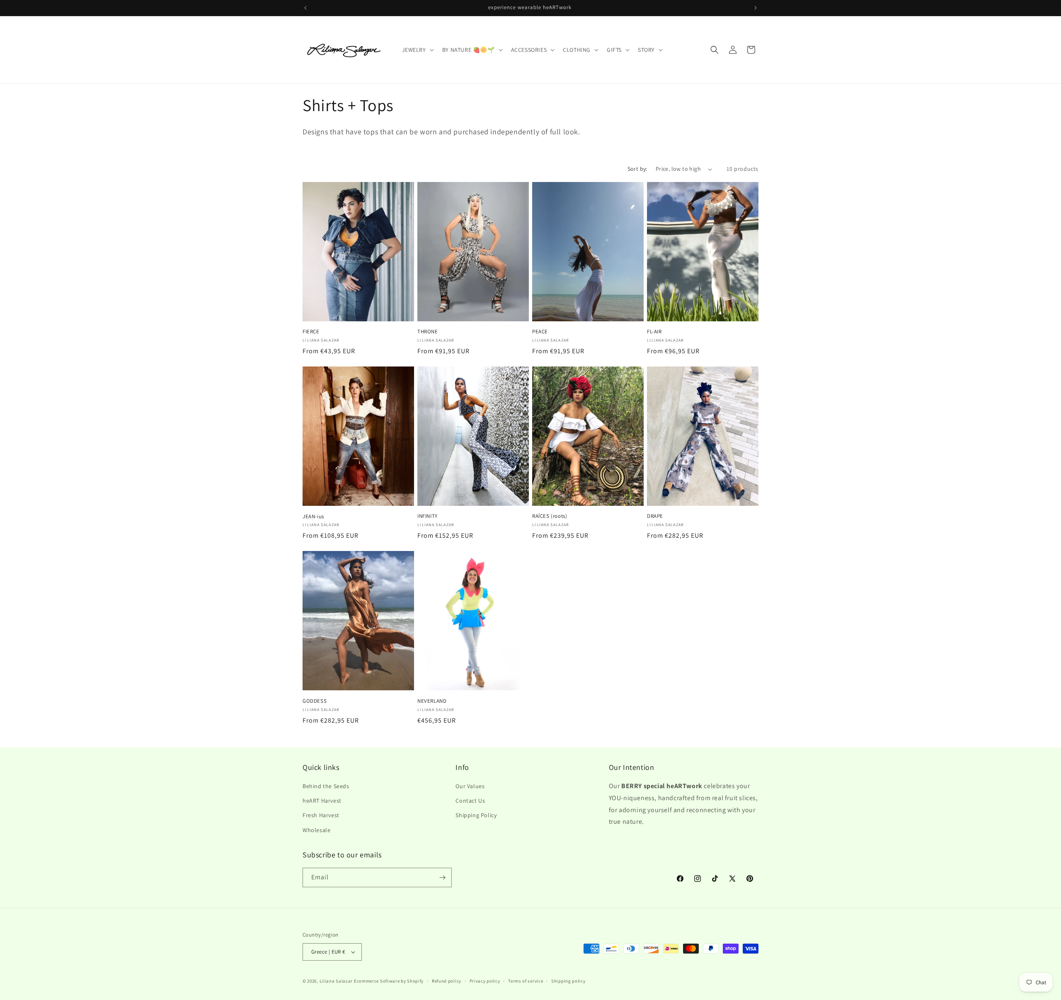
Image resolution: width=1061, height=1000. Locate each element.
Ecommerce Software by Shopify (389, 981)
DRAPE (655, 516)
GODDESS (315, 701)
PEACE (540, 331)
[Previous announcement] (305, 8)
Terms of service (525, 981)
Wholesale (316, 830)
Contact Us (470, 800)
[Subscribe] (442, 877)
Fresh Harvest (321, 815)
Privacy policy (485, 981)
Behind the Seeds (326, 786)
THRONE (427, 331)
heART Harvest (322, 800)
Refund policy (446, 981)
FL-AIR (654, 331)
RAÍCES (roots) (549, 516)
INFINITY (427, 516)
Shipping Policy (476, 815)
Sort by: (637, 168)
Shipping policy (568, 981)
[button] (417, 49)
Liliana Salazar (336, 981)
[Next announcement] (755, 8)
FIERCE (311, 331)
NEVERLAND (431, 701)
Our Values (469, 786)
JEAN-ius (313, 516)
